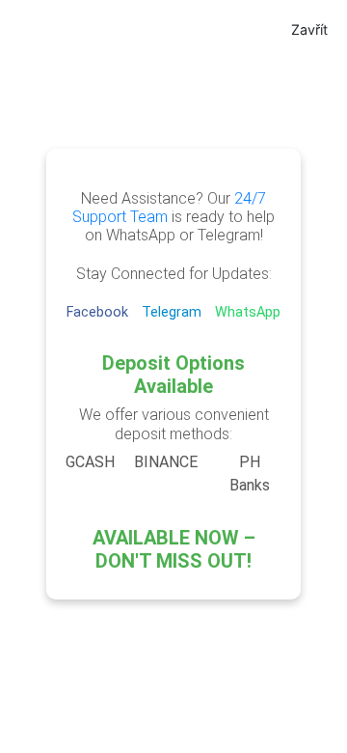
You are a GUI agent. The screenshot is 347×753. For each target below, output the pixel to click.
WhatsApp (247, 312)
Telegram (173, 312)
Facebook (99, 312)
